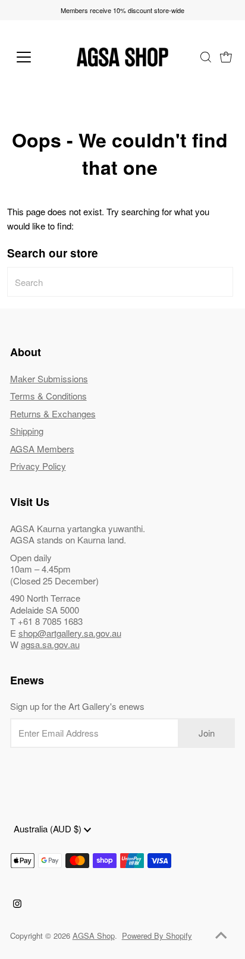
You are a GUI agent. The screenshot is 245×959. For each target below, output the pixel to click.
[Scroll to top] (221, 935)
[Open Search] (205, 57)
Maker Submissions (49, 378)
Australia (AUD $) (49, 828)
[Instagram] (17, 904)
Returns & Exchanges (53, 413)
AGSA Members (42, 448)
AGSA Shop (94, 935)
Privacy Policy (38, 466)
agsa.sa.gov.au (50, 644)
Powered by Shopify (157, 935)
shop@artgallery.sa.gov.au (69, 633)
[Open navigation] (36, 57)
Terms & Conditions (48, 395)
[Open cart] (226, 57)
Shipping (26, 431)
